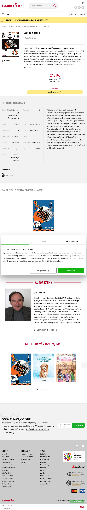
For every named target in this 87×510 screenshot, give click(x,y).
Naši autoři (5, 457)
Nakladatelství (45, 457)
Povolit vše (70, 271)
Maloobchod (44, 459)
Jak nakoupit (6, 462)
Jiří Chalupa (30, 38)
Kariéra (42, 473)
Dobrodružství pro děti (30, 27)
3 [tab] (43, 389)
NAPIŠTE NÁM (78, 501)
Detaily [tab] (43, 241)
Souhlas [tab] (15, 241)
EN (83, 3)
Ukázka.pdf (7, 175)
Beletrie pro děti (14, 27)
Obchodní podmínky (8, 459)
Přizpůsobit (41, 271)
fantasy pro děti (13, 118)
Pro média (43, 468)
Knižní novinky (6, 473)
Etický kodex (44, 476)
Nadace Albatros (46, 478)
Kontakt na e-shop (27, 454)
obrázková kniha (13, 115)
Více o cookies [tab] (72, 241)
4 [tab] (46, 389)
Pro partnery (44, 465)
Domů (4, 27)
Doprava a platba (7, 465)
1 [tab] (37, 389)
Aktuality (5, 454)
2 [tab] (40, 389)
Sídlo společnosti (27, 457)
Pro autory (43, 462)
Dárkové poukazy (7, 476)
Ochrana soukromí (8, 481)
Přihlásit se (79, 425)
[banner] (12, 4)
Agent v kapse (35, 124)
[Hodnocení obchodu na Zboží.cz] (77, 466)
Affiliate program (7, 478)
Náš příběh (43, 454)
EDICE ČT (36, 142)
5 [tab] (49, 389)
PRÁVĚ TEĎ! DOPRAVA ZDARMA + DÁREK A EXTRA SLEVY (27, 20)
